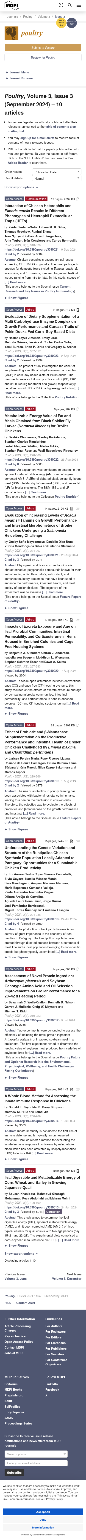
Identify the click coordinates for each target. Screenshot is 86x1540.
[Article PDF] (78, 199)
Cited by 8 (12, 464)
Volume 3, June (16, 1278)
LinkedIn (51, 1384)
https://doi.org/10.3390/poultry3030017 (31, 1020)
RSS (8, 1302)
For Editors (53, 1337)
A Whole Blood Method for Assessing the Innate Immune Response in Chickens (40, 1098)
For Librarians (55, 1343)
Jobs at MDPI (14, 1353)
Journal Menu (17, 72)
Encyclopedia (14, 1412)
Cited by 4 (12, 923)
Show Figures (16, 297)
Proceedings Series (18, 1423)
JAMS (9, 1418)
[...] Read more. (15, 282)
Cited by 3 (12, 559)
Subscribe (14, 1472)
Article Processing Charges (18, 1328)
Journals (12, 16)
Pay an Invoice (15, 1336)
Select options (16, 1454)
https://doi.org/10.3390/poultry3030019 (31, 781)
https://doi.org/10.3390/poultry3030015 (31, 1207)
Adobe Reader (18, 162)
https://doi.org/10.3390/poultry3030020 (31, 670)
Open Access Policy (19, 1341)
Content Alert (25, 1302)
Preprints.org (14, 1395)
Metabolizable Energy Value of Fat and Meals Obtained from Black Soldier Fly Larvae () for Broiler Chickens (38, 423)
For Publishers (56, 1348)
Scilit (8, 1400)
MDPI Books (13, 1389)
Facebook (52, 1389)
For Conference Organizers (56, 1362)
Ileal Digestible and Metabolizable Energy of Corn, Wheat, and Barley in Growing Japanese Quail (42, 1183)
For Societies (54, 1354)
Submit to (43, 47)
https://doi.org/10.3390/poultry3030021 (31, 555)
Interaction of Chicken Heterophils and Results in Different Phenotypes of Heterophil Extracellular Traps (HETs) (38, 213)
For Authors (53, 1326)
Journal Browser (19, 78)
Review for (43, 57)
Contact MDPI (14, 1347)
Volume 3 (44, 16)
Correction (53, 1212)
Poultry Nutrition (66, 397)
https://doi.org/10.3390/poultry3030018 (31, 919)
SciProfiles (12, 1406)
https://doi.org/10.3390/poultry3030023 (31, 355)
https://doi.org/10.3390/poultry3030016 (31, 1120)
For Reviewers (55, 1331)
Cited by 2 (12, 254)
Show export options (22, 187)
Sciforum (11, 1384)
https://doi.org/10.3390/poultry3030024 (31, 249)
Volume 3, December (66, 1278)
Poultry (28, 16)
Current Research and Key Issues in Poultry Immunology (39, 288)
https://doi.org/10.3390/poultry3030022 (31, 459)
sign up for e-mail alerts (37, 138)
